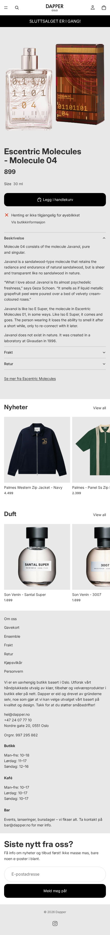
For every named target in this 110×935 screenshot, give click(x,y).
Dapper (61, 912)
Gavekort (11, 627)
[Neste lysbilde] (100, 459)
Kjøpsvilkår (13, 662)
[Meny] (6, 8)
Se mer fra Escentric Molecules (30, 378)
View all (99, 408)
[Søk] (17, 7)
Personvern (13, 671)
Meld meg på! (55, 891)
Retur (8, 364)
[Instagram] (55, 923)
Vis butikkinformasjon (28, 222)
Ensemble (12, 636)
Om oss (10, 619)
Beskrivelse (14, 238)
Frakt (8, 352)
